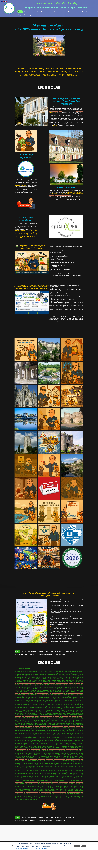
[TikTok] (46, 87)
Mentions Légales (35, 848)
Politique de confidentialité (21, 848)
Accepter (76, 846)
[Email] (55, 87)
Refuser (83, 846)
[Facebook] (39, 87)
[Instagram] (42, 87)
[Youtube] (52, 87)
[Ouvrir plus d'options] (45, 14)
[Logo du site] (9, 8)
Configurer (44, 848)
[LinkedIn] (49, 87)
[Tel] (58, 87)
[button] (1, 1)
